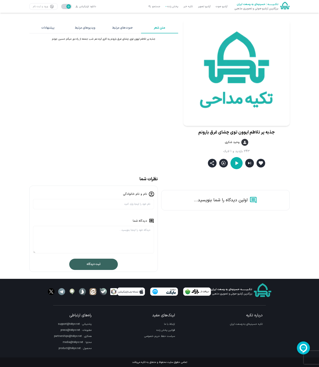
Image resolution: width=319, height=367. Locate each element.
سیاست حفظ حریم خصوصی (159, 336)
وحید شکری (232, 142)
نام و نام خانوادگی (135, 194)
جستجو (156, 6)
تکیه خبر (188, 6)
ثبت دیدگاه (93, 264)
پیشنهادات (47, 28)
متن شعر (159, 28)
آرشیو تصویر (204, 6)
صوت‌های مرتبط (122, 28)
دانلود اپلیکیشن (87, 6)
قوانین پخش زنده (165, 330)
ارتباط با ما (169, 324)
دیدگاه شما (140, 221)
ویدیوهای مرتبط (85, 28)
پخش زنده (172, 6)
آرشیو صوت (221, 6)
